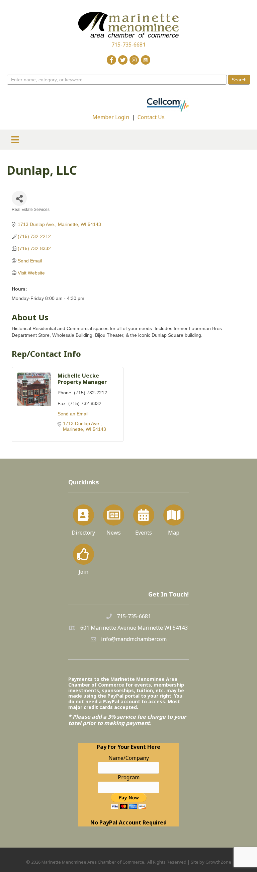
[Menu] (15, 140)
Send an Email (73, 413)
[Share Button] (19, 198)
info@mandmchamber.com (134, 639)
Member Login (110, 117)
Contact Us (151, 117)
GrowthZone (218, 862)
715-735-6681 (128, 44)
